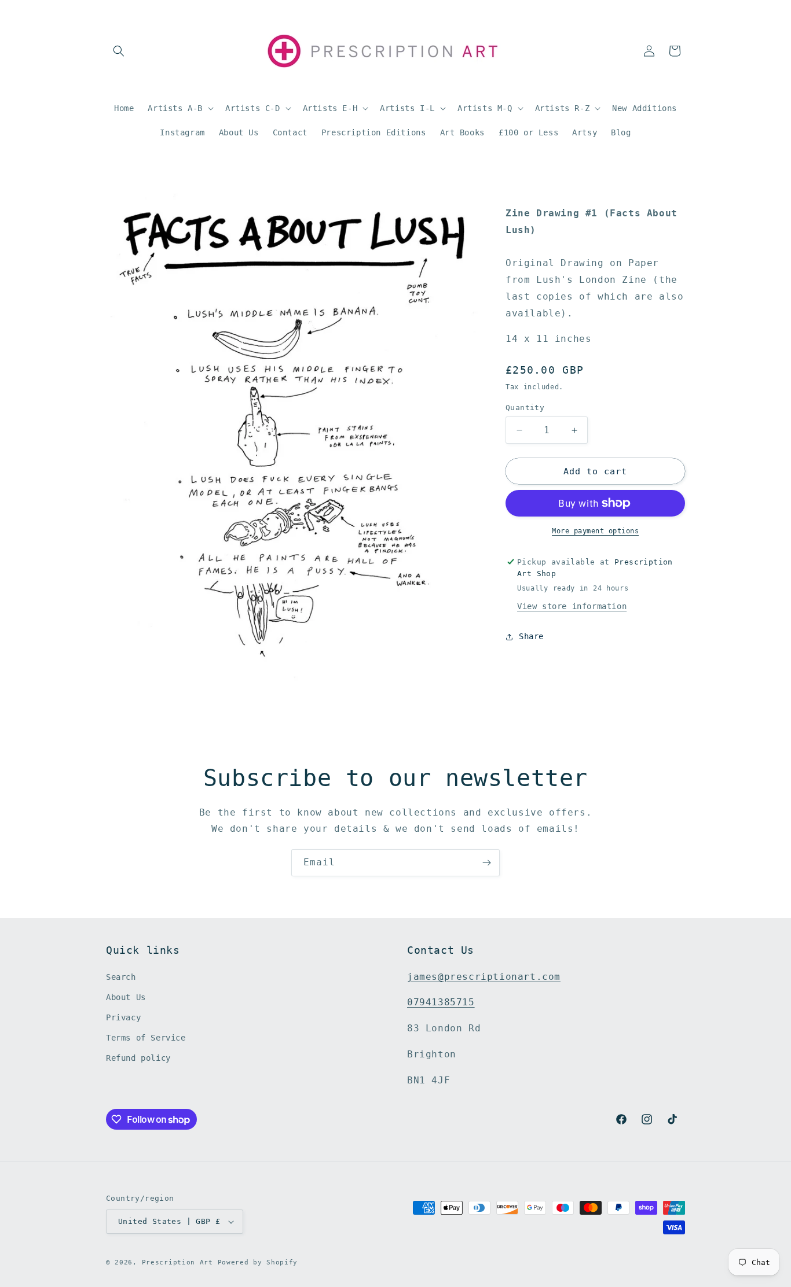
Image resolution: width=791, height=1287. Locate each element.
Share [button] (531, 636)
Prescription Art (177, 1262)
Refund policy (138, 1058)
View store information (572, 606)
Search (121, 977)
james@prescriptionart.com (484, 976)
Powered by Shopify (258, 1262)
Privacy (123, 1017)
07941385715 (441, 1002)
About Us (126, 997)
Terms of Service (146, 1037)
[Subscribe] (486, 862)
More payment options (595, 531)
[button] (118, 51)
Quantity (525, 407)
